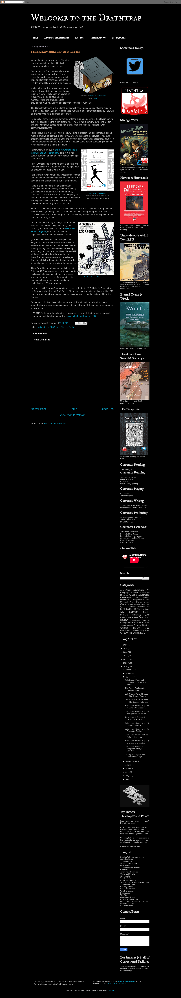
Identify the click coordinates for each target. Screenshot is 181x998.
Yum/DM (123, 895)
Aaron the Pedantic (128, 880)
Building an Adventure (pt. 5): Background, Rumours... (137, 712)
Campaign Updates (129, 592)
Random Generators (129, 617)
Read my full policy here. (130, 846)
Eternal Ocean (142, 602)
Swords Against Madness (130, 518)
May (127, 776)
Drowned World (127, 602)
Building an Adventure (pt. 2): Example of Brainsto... (137, 742)
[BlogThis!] (78, 323)
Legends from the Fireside (131, 536)
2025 (125, 648)
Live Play (145, 607)
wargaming (144, 630)
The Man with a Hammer (130, 868)
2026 (125, 645)
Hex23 (143, 604)
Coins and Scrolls (127, 874)
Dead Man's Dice (127, 522)
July (127, 768)
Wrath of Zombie (127, 891)
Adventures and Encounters (56, 38)
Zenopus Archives (127, 884)
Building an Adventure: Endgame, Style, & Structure (134, 748)
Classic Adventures (139, 595)
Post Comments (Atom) (54, 423)
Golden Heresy (134, 604)
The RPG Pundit (127, 878)
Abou (122, 590)
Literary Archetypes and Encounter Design (135, 755)
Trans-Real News (127, 520)
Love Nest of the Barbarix (97, 193)
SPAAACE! (144, 622)
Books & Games (119, 38)
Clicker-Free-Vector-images (97, 95)
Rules (130, 622)
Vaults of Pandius (127, 889)
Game (123, 604)
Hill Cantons (125, 865)
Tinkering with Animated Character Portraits (135, 718)
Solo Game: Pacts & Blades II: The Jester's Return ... (136, 695)
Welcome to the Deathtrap (86, 18)
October (129, 677)
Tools (35, 38)
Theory (64, 327)
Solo (136, 623)
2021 (125, 663)
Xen (143, 633)
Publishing (136, 615)
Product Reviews (98, 38)
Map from (96, 277)
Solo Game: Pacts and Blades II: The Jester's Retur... (135, 682)
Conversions (125, 597)
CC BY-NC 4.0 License (116, 983)
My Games (55, 327)
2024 (125, 652)
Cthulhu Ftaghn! (142, 597)
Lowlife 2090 (131, 609)
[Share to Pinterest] (86, 323)
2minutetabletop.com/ (126, 981)
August (128, 765)
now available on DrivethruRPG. (81, 316)
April (127, 779)
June (127, 772)
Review (124, 620)
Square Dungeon (126, 625)
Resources (79, 38)
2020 (125, 666)
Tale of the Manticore (129, 532)
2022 (125, 659)
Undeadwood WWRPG (129, 630)
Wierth (123, 633)
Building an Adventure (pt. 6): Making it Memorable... (137, 706)
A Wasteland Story (128, 542)
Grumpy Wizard (126, 887)
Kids (140, 607)
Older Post (107, 409)
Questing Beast (126, 859)
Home (73, 409)
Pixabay (94, 98)
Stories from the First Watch (132, 538)
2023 (125, 656)
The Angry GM (126, 861)
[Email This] (76, 323)
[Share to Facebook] (83, 323)
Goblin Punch (126, 870)
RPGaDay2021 (135, 620)
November (130, 673)
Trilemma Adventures (129, 872)
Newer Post (38, 409)
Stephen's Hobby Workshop (132, 857)
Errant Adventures (127, 540)
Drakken (145, 600)
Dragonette (137, 600)
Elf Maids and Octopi (129, 899)
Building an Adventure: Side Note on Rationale (136, 736)
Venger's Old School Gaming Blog (134, 882)
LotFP (122, 609)
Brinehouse (125, 893)
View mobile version (72, 415)
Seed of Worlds (126, 906)
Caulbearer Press (127, 897)
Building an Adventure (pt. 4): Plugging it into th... (137, 724)
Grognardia (125, 876)
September (130, 761)
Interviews (134, 607)
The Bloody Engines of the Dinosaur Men (136, 689)
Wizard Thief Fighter (128, 863)
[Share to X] (81, 323)
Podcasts (124, 615)
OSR (146, 611)
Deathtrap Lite (126, 600)
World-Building (133, 633)
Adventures (43, 327)
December (130, 670)
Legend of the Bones (129, 534)
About (128, 590)
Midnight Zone (143, 609)
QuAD (147, 615)
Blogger (111, 990)
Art (148, 590)
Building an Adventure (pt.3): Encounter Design (137, 730)
